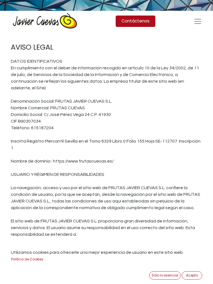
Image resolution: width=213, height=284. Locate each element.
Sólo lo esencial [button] (165, 275)
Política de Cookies (27, 259)
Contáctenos (135, 21)
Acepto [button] (192, 275)
